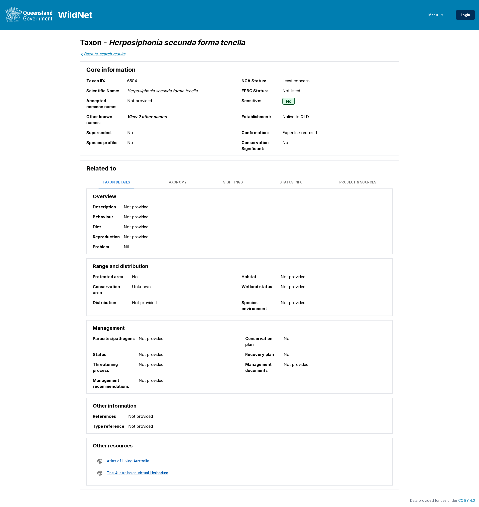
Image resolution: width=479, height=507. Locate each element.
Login (465, 15)
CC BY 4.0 (466, 500)
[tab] (116, 182)
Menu (433, 15)
